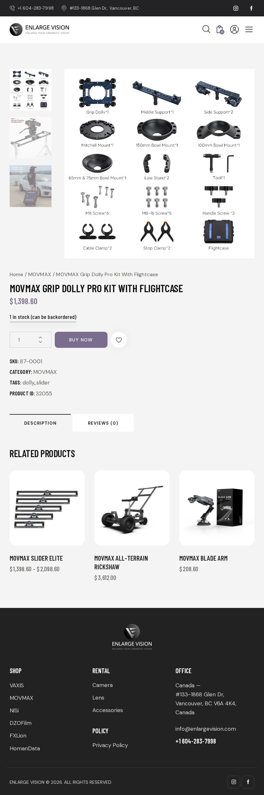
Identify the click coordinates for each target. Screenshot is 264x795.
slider (43, 382)
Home (16, 274)
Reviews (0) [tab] (103, 423)
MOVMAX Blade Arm (203, 558)
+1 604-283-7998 (195, 741)
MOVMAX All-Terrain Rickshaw (121, 562)
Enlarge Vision (27, 782)
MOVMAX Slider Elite (36, 558)
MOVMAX (39, 274)
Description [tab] (40, 423)
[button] (119, 340)
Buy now (81, 340)
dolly (28, 382)
